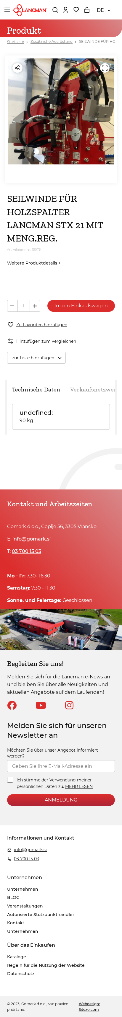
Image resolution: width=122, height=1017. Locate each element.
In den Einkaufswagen (81, 305)
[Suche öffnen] (55, 9)
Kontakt (15, 922)
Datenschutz (20, 973)
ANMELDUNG (61, 800)
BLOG (13, 897)
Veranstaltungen (25, 906)
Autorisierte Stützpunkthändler (40, 914)
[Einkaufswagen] (87, 9)
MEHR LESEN (79, 786)
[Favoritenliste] (76, 9)
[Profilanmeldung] (65, 9)
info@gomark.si (31, 539)
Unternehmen (22, 889)
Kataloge (16, 956)
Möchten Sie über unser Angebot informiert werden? (52, 753)
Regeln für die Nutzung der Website (46, 965)
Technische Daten (36, 389)
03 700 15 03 (26, 551)
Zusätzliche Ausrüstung (51, 42)
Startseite (15, 42)
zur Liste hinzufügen (33, 357)
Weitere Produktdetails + (34, 263)
